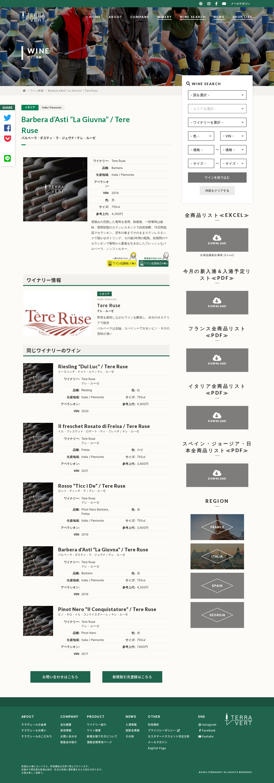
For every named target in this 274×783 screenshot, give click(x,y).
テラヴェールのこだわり (36, 736)
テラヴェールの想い (33, 730)
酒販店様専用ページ (99, 742)
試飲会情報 (133, 730)
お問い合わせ (68, 736)
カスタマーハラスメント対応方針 (169, 736)
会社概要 (65, 725)
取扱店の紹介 (68, 742)
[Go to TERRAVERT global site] (201, 3)
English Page (157, 748)
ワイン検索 (37, 90)
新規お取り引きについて (102, 736)
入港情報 (131, 725)
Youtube (208, 736)
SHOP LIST (242, 17)
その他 (130, 736)
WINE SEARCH (193, 17)
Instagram (209, 725)
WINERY (164, 17)
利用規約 (153, 725)
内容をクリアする (217, 190)
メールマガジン (157, 742)
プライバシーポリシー (162, 730)
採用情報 (65, 730)
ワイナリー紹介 (96, 725)
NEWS (219, 17)
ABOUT (115, 17)
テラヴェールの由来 (33, 725)
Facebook (209, 730)
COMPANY (139, 17)
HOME (95, 17)
